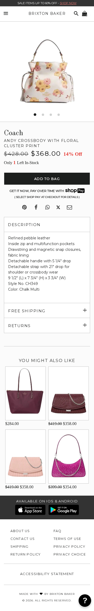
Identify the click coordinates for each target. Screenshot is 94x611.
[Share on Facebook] (36, 207)
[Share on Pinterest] (24, 207)
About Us (20, 531)
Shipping (19, 546)
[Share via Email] (69, 207)
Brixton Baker (47, 13)
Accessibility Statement (47, 574)
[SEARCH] (75, 14)
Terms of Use (67, 539)
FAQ (58, 531)
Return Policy (25, 554)
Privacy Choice (70, 554)
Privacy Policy (69, 546)
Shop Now (68, 3)
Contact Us (22, 539)
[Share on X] (58, 207)
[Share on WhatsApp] (47, 207)
